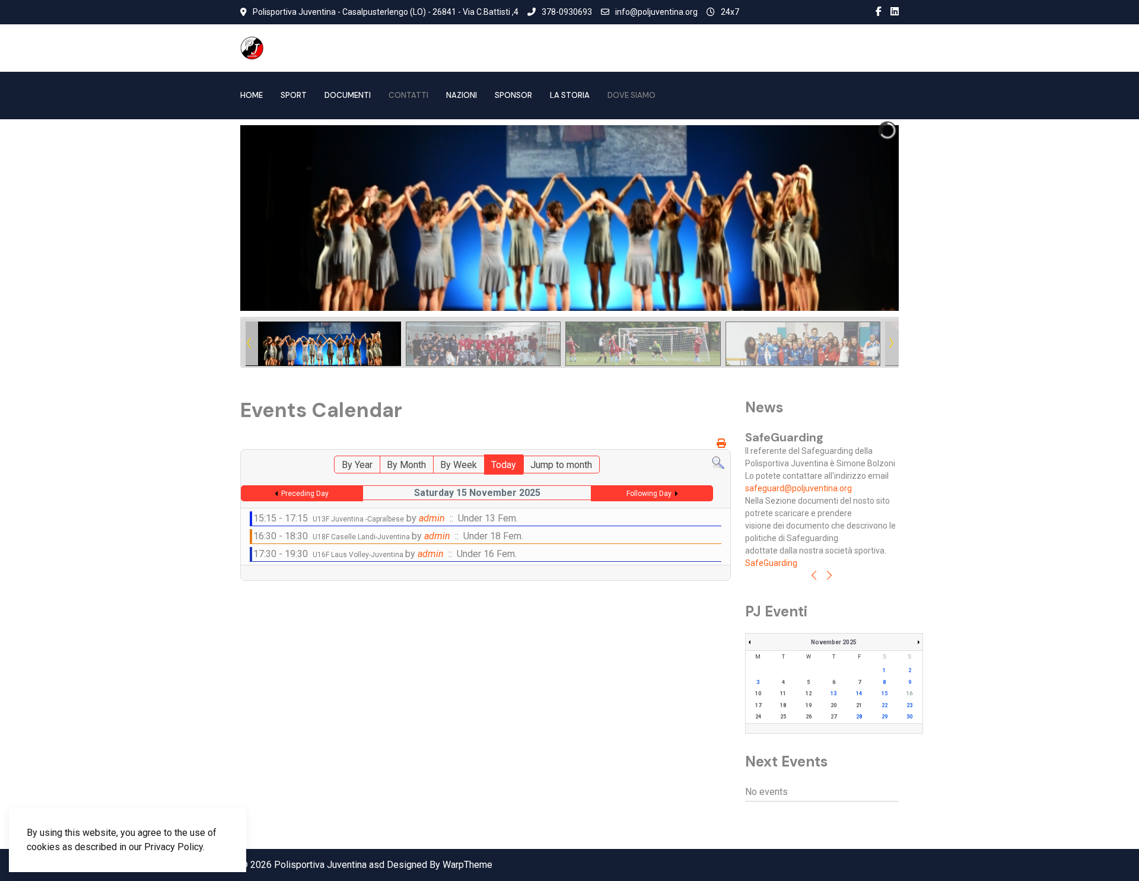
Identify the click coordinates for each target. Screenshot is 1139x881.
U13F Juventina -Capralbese (358, 519)
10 (758, 693)
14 (859, 693)
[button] (862, 218)
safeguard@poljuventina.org (798, 488)
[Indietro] (814, 576)
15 (884, 693)
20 (833, 705)
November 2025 (834, 642)
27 (833, 717)
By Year (357, 464)
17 (758, 705)
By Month (406, 464)
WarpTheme (467, 864)
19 (809, 705)
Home (251, 95)
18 (783, 705)
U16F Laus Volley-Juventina (359, 555)
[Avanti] (829, 576)
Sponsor (513, 95)
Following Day (649, 493)
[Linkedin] (894, 12)
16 (909, 693)
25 (783, 717)
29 (884, 717)
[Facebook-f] (879, 12)
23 (909, 705)
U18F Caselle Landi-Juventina (362, 537)
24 (758, 717)
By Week (458, 464)
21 (859, 705)
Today (503, 464)
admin (432, 518)
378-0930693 (567, 12)
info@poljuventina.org (656, 12)
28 (859, 717)
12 (809, 693)
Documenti (347, 95)
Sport (294, 95)
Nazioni (461, 95)
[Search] (718, 462)
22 (884, 705)
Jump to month (561, 464)
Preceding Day (305, 493)
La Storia (570, 95)
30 (909, 717)
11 (783, 693)
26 (809, 717)
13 (833, 693)
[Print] (722, 443)
